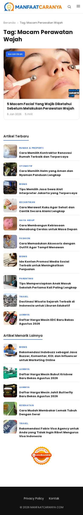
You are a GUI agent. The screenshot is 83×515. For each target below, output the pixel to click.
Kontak (54, 498)
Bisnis (23, 184)
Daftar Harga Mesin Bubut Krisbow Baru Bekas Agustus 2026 (45, 376)
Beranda (9, 23)
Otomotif (26, 166)
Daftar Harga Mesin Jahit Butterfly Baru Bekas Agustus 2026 (46, 394)
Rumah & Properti (31, 148)
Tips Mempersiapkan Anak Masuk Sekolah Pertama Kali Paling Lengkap (48, 285)
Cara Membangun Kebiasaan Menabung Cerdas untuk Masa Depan (48, 227)
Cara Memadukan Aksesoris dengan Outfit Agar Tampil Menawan (47, 245)
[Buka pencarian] (69, 6)
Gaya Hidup (26, 220)
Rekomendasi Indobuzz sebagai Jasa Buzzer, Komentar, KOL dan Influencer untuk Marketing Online (48, 356)
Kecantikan (15, 54)
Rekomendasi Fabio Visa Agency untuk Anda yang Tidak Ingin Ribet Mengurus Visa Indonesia (49, 432)
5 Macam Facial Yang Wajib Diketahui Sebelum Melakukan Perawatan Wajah (40, 106)
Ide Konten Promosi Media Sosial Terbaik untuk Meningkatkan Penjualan (44, 265)
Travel (23, 296)
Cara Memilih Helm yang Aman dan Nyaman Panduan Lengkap (46, 173)
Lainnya (24, 314)
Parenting (26, 278)
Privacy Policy (34, 498)
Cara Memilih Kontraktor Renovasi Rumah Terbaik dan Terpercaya (45, 155)
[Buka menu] (78, 6)
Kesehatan (26, 405)
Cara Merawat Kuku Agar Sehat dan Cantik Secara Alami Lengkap (46, 209)
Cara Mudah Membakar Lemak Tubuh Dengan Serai (48, 412)
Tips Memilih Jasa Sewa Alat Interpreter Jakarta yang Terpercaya (48, 191)
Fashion (24, 238)
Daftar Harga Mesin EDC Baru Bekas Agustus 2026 (46, 322)
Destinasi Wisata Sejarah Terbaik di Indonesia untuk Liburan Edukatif (47, 303)
